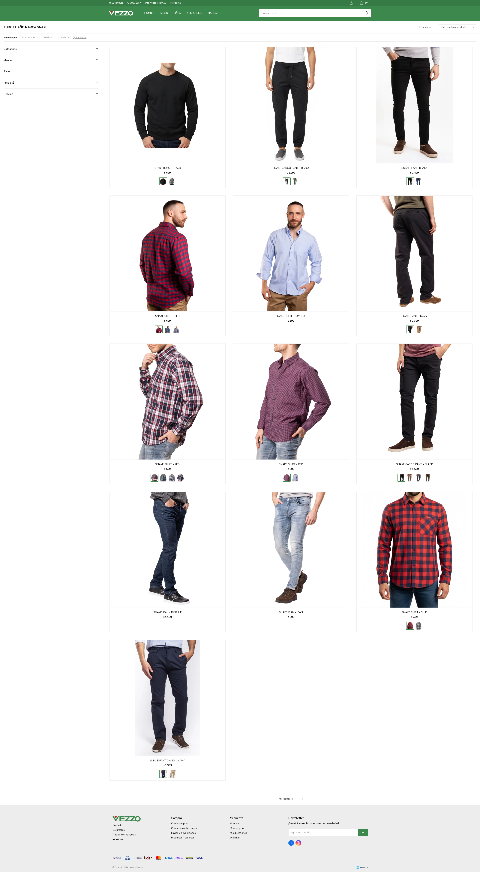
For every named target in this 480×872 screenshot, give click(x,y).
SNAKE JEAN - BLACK (414, 168)
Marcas (213, 13)
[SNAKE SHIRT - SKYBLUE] (291, 253)
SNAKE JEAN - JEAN (291, 612)
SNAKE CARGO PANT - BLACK (291, 168)
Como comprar (179, 823)
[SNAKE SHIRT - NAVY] (180, 477)
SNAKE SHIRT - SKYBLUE (291, 316)
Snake (63, 37)
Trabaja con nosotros (124, 834)
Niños (177, 13)
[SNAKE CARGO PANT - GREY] (418, 477)
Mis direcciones (238, 833)
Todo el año (48, 37)
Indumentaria (28, 37)
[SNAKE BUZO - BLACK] (168, 105)
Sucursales (117, 2)
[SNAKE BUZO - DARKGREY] (172, 181)
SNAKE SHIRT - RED (167, 316)
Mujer (164, 13)
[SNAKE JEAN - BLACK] (414, 105)
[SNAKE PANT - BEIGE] (418, 329)
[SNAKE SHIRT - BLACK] (176, 329)
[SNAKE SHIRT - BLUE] (167, 329)
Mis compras (237, 828)
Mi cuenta (235, 823)
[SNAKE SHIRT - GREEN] (163, 477)
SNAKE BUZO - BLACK (167, 168)
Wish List (235, 837)
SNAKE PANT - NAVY (414, 316)
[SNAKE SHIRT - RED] (168, 253)
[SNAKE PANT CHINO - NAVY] (168, 698)
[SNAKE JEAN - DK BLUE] (418, 181)
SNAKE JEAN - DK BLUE (167, 612)
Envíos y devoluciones (183, 833)
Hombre (149, 13)
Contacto (117, 825)
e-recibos (117, 839)
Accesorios (194, 13)
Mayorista (175, 2)
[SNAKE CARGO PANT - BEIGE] (410, 477)
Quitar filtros (79, 37)
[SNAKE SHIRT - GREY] (172, 477)
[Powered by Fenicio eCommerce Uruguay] (362, 867)
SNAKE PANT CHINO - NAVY (167, 760)
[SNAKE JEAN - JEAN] (291, 550)
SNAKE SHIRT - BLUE (414, 612)
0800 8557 (135, 2)
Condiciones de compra (184, 828)
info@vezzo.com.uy (155, 2)
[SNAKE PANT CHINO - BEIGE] (172, 774)
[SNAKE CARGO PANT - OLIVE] (295, 181)
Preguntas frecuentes (182, 837)
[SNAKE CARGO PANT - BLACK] (291, 105)
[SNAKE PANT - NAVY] (414, 253)
